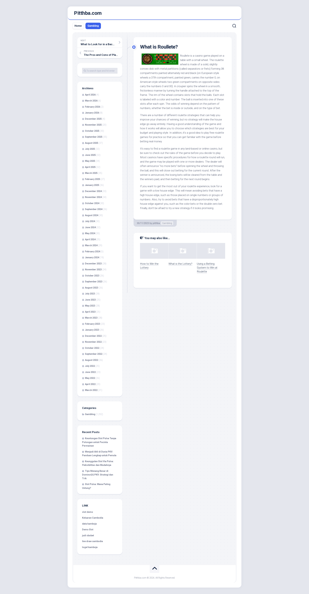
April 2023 (90, 312)
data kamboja (89, 523)
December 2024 (93, 191)
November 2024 (93, 197)
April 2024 (90, 239)
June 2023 (90, 299)
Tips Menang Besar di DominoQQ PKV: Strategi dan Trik (97, 475)
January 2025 (92, 185)
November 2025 (93, 124)
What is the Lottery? (180, 263)
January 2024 (92, 257)
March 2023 (91, 317)
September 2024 (93, 209)
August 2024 (91, 215)
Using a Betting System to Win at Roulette (207, 267)
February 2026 (92, 106)
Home (78, 25)
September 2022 (93, 354)
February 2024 (92, 251)
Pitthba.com (88, 13)
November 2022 (93, 342)
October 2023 (92, 275)
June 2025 (90, 155)
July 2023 (90, 293)
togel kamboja (90, 547)
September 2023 (93, 281)
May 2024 (90, 233)
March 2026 (91, 100)
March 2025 (91, 173)
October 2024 (92, 203)
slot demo (87, 512)
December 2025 (93, 119)
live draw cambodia (92, 541)
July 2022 (90, 366)
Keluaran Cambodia (92, 517)
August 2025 (91, 143)
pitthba (156, 223)
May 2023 (90, 305)
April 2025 (90, 167)
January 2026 (92, 112)
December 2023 (93, 263)
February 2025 (92, 179)
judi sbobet (88, 535)
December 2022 (93, 336)
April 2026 (90, 94)
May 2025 (90, 161)
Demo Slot (87, 529)
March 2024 (91, 245)
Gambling (93, 25)
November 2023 (93, 269)
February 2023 (92, 324)
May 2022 (90, 378)
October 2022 (92, 348)
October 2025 (92, 131)
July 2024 (90, 221)
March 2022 (91, 390)
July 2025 (90, 149)
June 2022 (90, 372)
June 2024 (90, 227)
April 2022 (90, 384)
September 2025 (93, 137)
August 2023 (91, 287)
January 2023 (92, 330)
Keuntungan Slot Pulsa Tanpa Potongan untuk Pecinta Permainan (99, 442)
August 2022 (91, 360)
